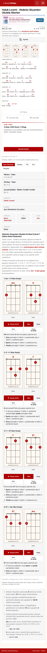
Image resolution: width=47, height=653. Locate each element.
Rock (6, 218)
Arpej (38, 324)
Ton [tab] (33, 164)
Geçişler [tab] (6, 168)
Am (38, 218)
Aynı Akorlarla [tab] (8, 164)
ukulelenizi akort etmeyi (30, 31)
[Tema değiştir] (37, 3)
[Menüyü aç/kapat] (42, 3)
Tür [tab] (27, 164)
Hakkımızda (36, 651)
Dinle (13, 317)
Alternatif (7, 220)
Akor (28, 324)
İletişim (43, 651)
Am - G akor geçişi (38, 271)
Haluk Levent (9, 201)
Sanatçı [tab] (19, 164)
